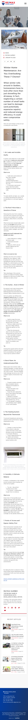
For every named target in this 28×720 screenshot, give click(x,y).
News (7, 53)
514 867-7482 (9, 700)
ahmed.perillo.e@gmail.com (13, 702)
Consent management (14, 715)
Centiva (16, 718)
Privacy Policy (14, 714)
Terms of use (22, 714)
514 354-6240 (9, 699)
